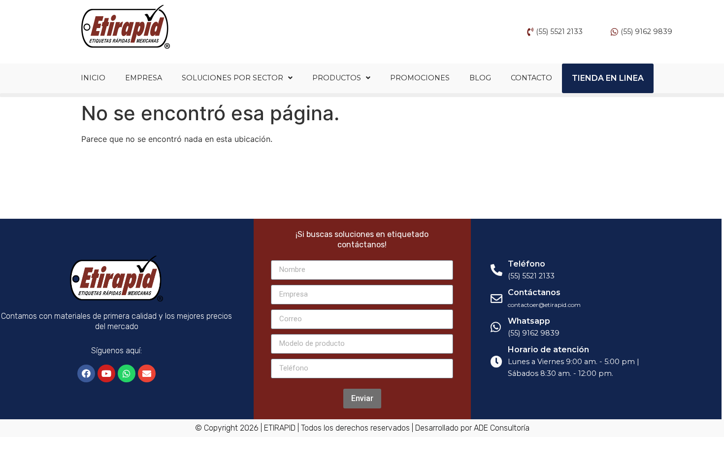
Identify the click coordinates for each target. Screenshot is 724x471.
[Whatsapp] (126, 373)
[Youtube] (106, 373)
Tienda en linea (608, 78)
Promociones (420, 77)
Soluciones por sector (232, 77)
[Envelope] (147, 373)
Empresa (143, 77)
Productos (336, 77)
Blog (480, 77)
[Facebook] (86, 373)
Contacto (531, 77)
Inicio (93, 77)
